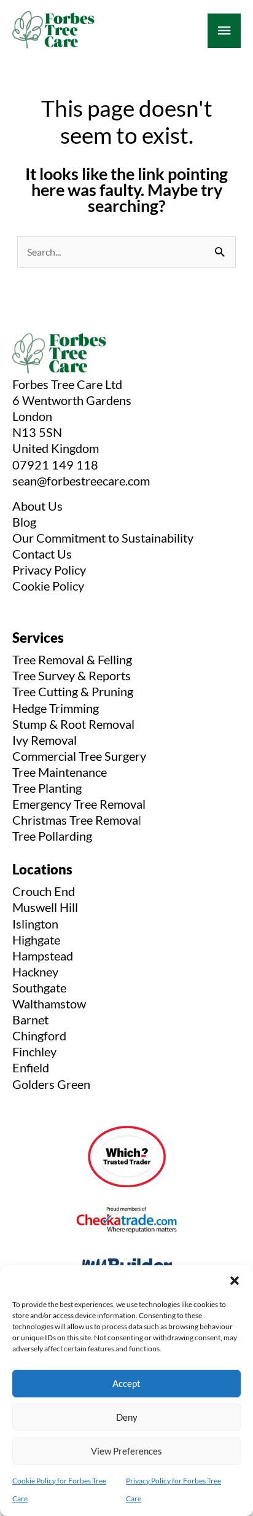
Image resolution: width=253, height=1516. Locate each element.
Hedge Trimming (55, 708)
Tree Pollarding (52, 835)
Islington (35, 923)
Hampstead (42, 955)
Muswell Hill (45, 907)
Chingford (39, 1035)
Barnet (30, 1019)
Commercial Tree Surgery (79, 755)
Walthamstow (49, 1003)
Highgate (36, 939)
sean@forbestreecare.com (81, 480)
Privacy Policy (49, 569)
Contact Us (42, 553)
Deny (127, 1417)
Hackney (35, 971)
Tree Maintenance (59, 771)
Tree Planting (47, 787)
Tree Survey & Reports (71, 675)
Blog (24, 521)
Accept (126, 1383)
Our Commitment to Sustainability (102, 537)
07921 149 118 (55, 464)
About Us (37, 505)
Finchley (34, 1051)
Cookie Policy (48, 585)
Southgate (39, 987)
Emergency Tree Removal (79, 803)
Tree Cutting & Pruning (72, 691)
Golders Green (51, 1084)
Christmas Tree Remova (75, 819)
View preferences (126, 1450)
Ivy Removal (44, 739)
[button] (234, 1280)
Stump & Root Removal (73, 724)
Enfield (30, 1067)
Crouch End (43, 891)
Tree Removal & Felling (72, 659)
